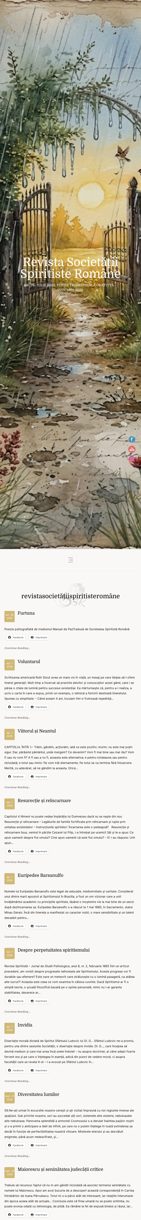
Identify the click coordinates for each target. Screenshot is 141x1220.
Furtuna (26, 613)
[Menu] (70, 560)
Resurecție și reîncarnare (44, 800)
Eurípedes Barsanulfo (40, 875)
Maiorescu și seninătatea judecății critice (60, 1169)
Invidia (25, 1025)
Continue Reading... (17, 648)
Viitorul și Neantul (37, 731)
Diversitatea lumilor (38, 1094)
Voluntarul (29, 661)
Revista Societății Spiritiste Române (70, 268)
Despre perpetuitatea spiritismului (54, 950)
